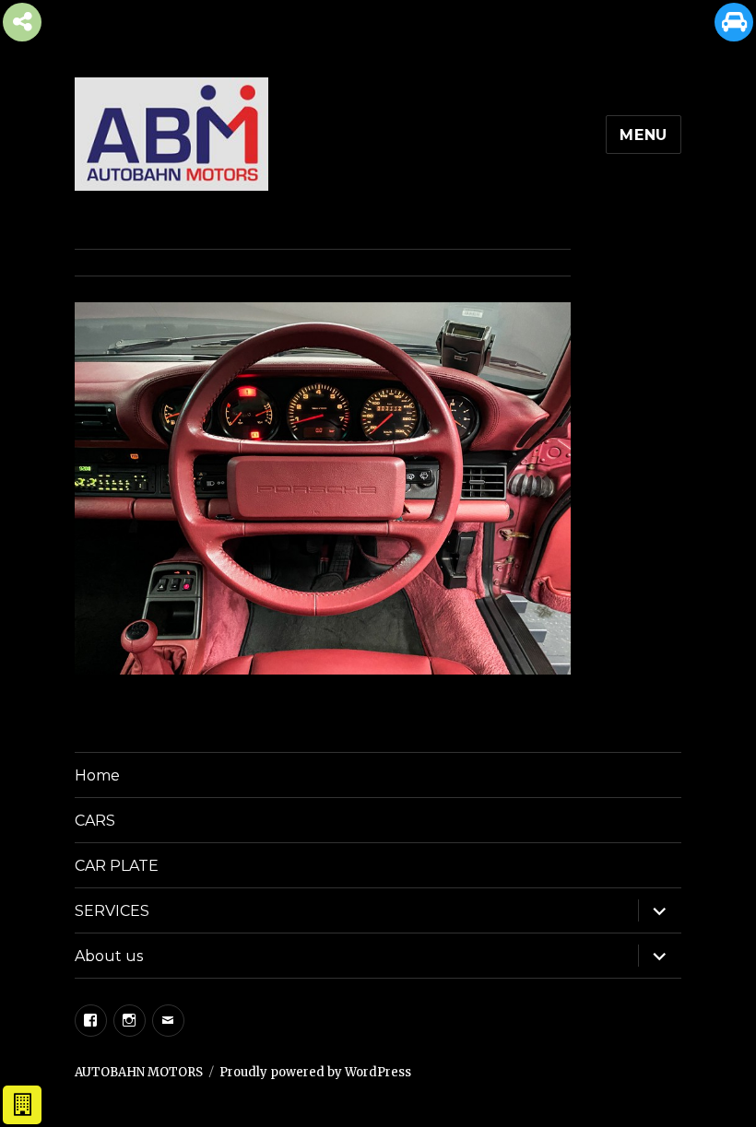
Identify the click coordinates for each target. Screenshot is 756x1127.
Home (97, 775)
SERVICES (112, 911)
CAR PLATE (117, 866)
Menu (643, 135)
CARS (95, 820)
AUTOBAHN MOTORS (139, 1072)
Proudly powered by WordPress (315, 1072)
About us (109, 956)
